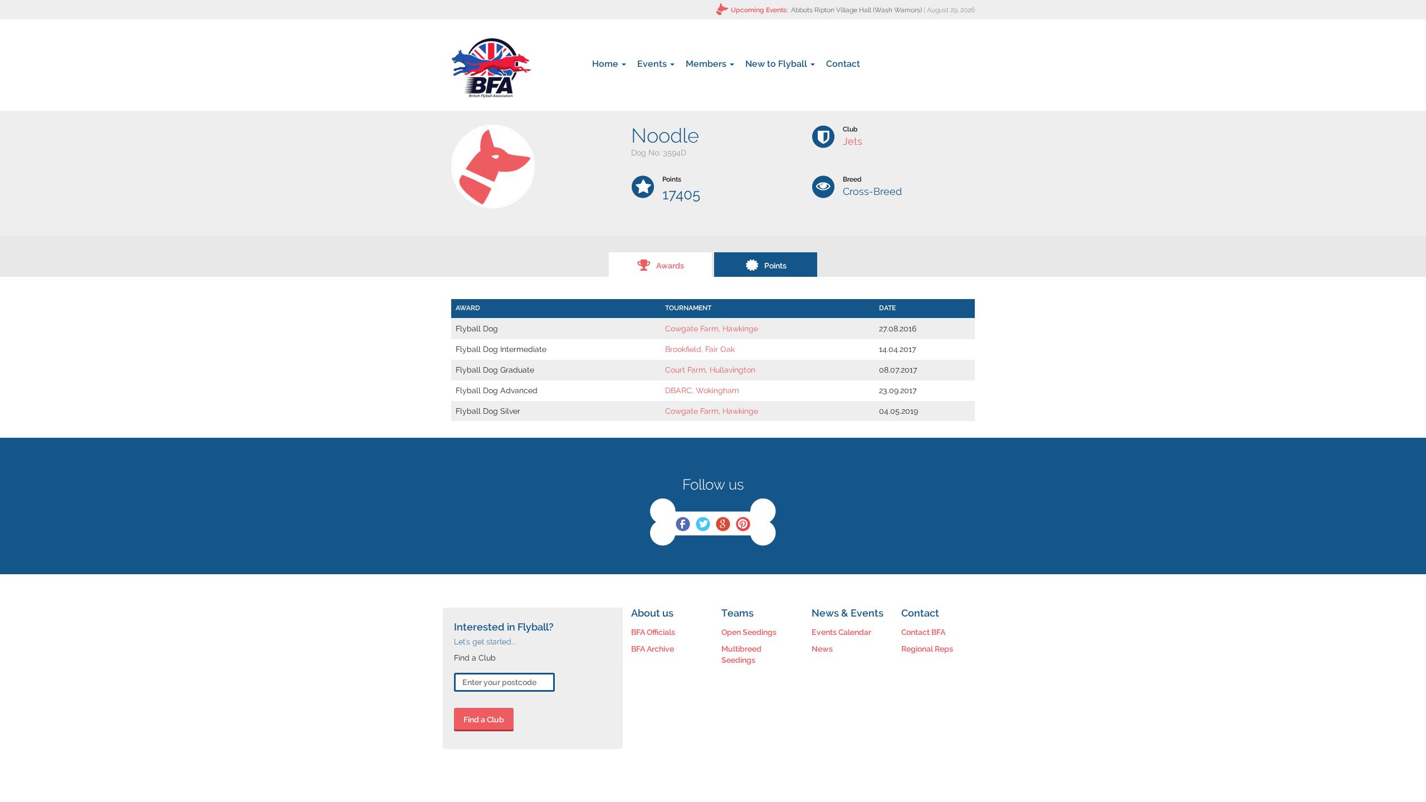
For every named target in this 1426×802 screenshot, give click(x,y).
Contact (843, 63)
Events (653, 63)
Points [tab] (775, 265)
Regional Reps (927, 648)
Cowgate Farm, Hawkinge (711, 328)
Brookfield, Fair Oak (700, 349)
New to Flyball (777, 63)
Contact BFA (923, 632)
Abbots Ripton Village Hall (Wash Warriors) (856, 10)
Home (606, 63)
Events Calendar (841, 632)
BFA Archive (652, 648)
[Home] (491, 68)
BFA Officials (653, 632)
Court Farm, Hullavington (710, 369)
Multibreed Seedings (741, 654)
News (822, 648)
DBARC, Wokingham (702, 390)
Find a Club (483, 719)
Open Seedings (749, 632)
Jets (852, 141)
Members (707, 63)
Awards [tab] (670, 265)
